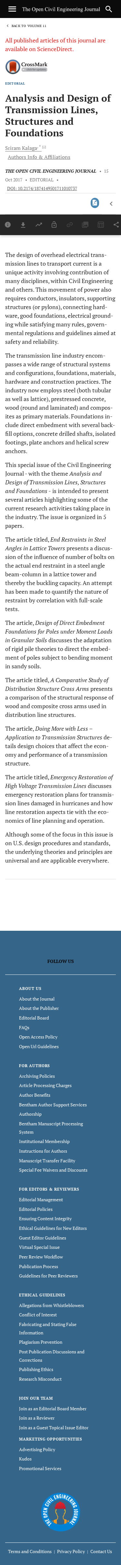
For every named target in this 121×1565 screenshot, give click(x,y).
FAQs (24, 1027)
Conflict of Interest (38, 1315)
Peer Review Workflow (41, 1257)
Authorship (30, 1114)
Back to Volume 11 (29, 26)
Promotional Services (40, 1468)
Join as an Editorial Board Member (52, 1408)
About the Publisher (39, 1008)
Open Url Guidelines (39, 1046)
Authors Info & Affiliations (39, 156)
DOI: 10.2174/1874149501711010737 (42, 188)
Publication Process (38, 1266)
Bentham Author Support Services (53, 1105)
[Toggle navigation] (12, 9)
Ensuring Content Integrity (45, 1218)
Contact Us (101, 1551)
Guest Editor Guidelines (42, 1238)
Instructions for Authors (43, 1151)
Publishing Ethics (36, 1369)
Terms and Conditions (30, 1551)
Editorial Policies (36, 1209)
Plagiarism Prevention (40, 1342)
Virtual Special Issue (39, 1247)
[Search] (109, 9)
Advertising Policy (37, 1449)
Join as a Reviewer (37, 1418)
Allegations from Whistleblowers (51, 1305)
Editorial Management (41, 1199)
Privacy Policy (71, 1551)
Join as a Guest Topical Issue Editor (53, 1427)
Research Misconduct (40, 1379)
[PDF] (95, 203)
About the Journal (37, 999)
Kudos (25, 1459)
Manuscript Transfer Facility (47, 1161)
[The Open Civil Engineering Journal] (60, 1511)
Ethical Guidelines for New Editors (53, 1228)
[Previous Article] (111, 204)
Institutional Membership (44, 1141)
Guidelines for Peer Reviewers (48, 1276)
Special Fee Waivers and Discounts (53, 1170)
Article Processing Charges (45, 1085)
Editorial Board (34, 1018)
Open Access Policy (38, 1037)
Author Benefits (34, 1095)
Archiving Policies (37, 1076)
